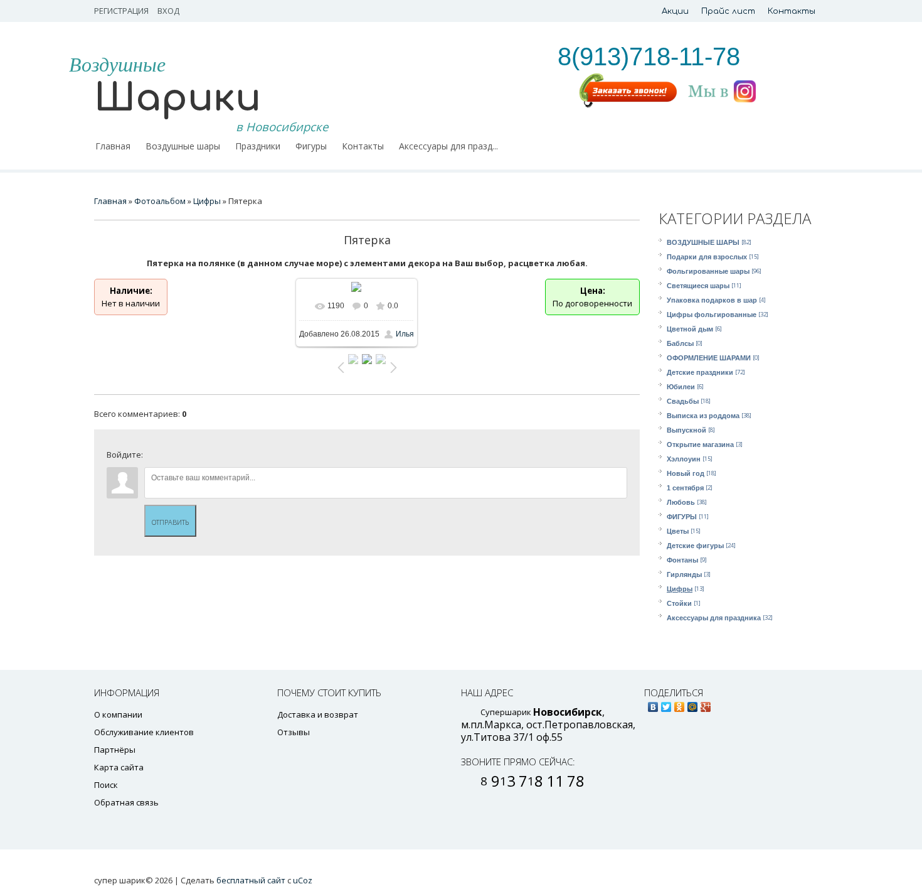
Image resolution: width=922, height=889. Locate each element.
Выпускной (686, 430)
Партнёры (114, 749)
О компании (118, 714)
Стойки (679, 603)
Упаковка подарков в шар (712, 300)
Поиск (106, 784)
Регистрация (121, 10)
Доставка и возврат (317, 714)
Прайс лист (728, 11)
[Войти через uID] (154, 457)
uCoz (302, 880)
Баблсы (680, 343)
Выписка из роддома (703, 415)
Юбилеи (681, 387)
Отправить (170, 522)
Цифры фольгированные (711, 314)
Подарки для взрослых (707, 257)
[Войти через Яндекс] (218, 457)
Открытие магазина (700, 444)
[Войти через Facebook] (197, 457)
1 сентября (685, 488)
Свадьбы (683, 401)
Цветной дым (690, 329)
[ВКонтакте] (653, 704)
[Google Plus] (706, 704)
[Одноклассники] (679, 704)
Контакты (791, 11)
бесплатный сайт (250, 880)
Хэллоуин (684, 459)
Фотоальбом (160, 201)
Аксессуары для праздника (714, 618)
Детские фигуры (695, 545)
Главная (110, 201)
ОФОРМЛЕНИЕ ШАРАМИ (709, 358)
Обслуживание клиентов (144, 732)
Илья (405, 334)
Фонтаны (682, 560)
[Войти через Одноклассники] (261, 457)
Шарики (177, 98)
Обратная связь (126, 802)
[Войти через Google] (239, 457)
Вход (168, 10)
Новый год (685, 473)
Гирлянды (684, 574)
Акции (675, 11)
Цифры (679, 589)
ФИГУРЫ (682, 516)
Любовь (681, 502)
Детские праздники (700, 372)
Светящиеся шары (698, 285)
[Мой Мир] (692, 704)
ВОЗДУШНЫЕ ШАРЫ (703, 242)
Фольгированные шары (708, 271)
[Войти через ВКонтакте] (175, 457)
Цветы (678, 531)
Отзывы (293, 732)
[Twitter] (666, 704)
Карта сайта (119, 767)
